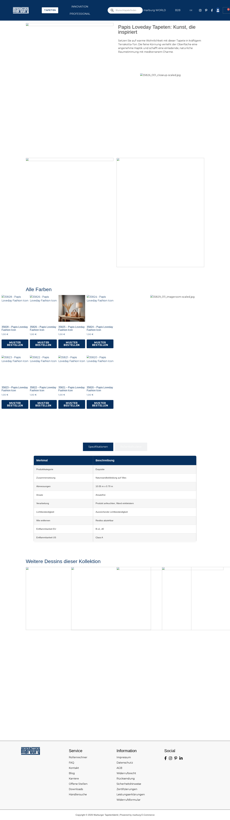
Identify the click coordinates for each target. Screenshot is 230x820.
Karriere (74, 778)
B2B (177, 10)
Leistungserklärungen (131, 794)
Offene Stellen (78, 783)
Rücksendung (126, 778)
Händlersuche (78, 794)
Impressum (124, 757)
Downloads (76, 789)
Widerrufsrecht (126, 773)
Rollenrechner (78, 757)
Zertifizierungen (127, 789)
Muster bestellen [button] (15, 344)
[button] (118, 352)
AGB (119, 767)
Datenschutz (125, 762)
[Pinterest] (206, 10)
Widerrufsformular (129, 799)
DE (191, 10)
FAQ (71, 762)
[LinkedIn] (181, 758)
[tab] (98, 447)
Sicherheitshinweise (129, 783)
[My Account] (218, 10)
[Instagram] (200, 10)
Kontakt (74, 767)
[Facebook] (212, 10)
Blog (72, 773)
